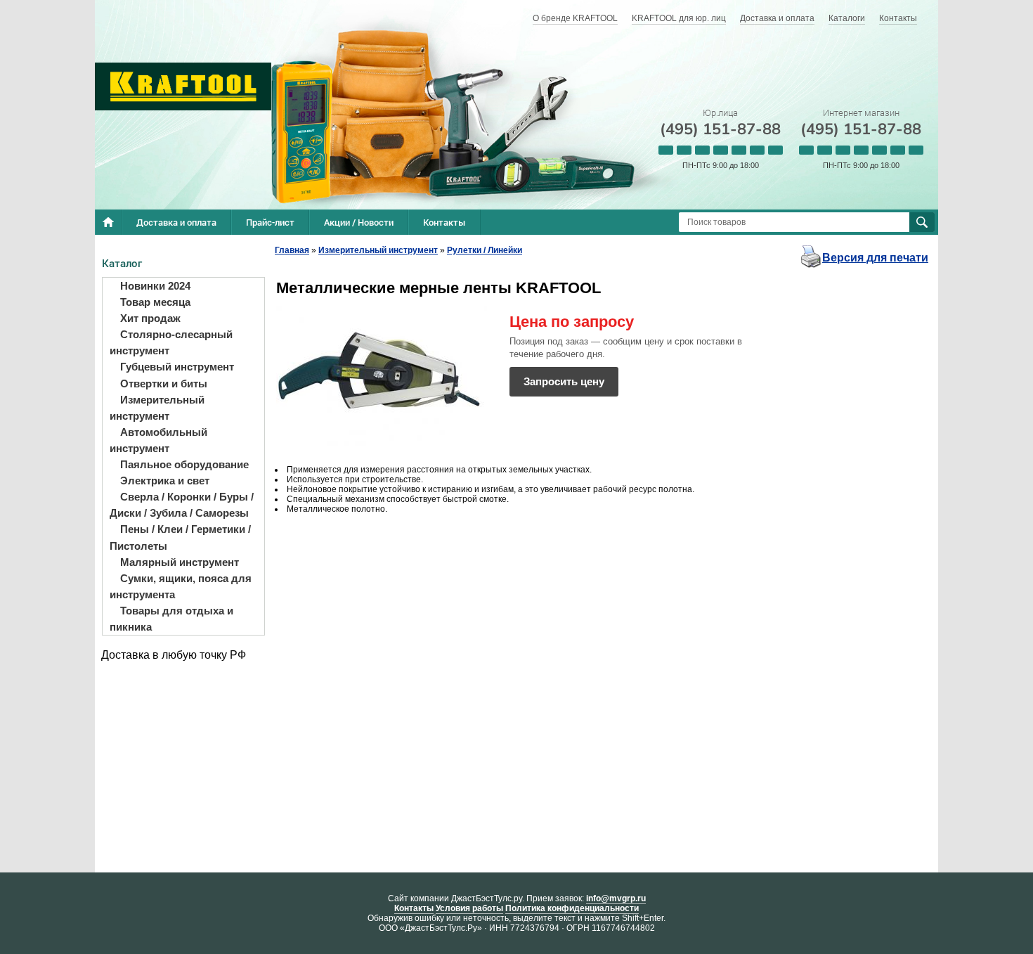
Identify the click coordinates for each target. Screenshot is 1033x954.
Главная (292, 250)
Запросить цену (564, 381)
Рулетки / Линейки (484, 250)
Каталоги (847, 18)
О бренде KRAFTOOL (575, 18)
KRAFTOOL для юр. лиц (679, 18)
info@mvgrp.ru (616, 898)
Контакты (898, 18)
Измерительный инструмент (378, 250)
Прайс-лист (270, 222)
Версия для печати (875, 258)
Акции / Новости (359, 222)
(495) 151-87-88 (720, 129)
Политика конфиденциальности (572, 908)
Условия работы (469, 908)
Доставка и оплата (777, 18)
